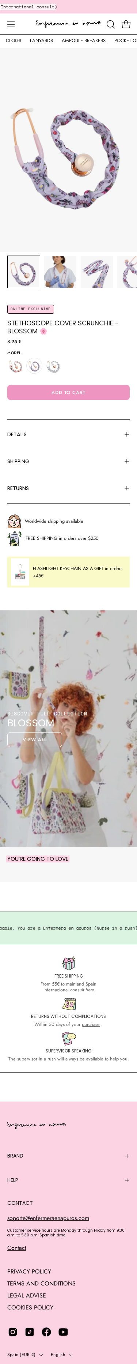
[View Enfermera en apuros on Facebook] (46, 1332)
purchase (91, 1024)
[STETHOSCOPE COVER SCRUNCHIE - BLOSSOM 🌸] (23, 272)
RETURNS (18, 488)
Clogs (13, 40)
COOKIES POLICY (30, 1307)
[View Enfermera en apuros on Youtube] (63, 1332)
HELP (12, 1180)
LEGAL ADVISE (26, 1295)
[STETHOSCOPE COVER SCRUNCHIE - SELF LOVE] (15, 366)
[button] (110, 24)
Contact (16, 1248)
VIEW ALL (35, 739)
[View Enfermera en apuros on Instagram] (12, 1332)
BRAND (15, 1155)
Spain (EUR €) (21, 1354)
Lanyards (41, 40)
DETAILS (17, 434)
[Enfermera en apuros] (68, 24)
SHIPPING (18, 461)
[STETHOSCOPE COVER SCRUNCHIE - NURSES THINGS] (53, 366)
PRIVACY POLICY (29, 1271)
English (58, 1354)
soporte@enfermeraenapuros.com (48, 1218)
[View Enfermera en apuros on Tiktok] (29, 1332)
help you (119, 1058)
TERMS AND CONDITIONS (41, 1283)
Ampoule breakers (84, 40)
